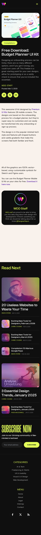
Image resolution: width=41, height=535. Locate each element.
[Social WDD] (12, 514)
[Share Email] (16, 95)
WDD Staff (21, 208)
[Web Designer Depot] (4, 4)
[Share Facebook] (4, 95)
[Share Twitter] (10, 95)
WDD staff (9, 212)
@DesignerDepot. (22, 221)
